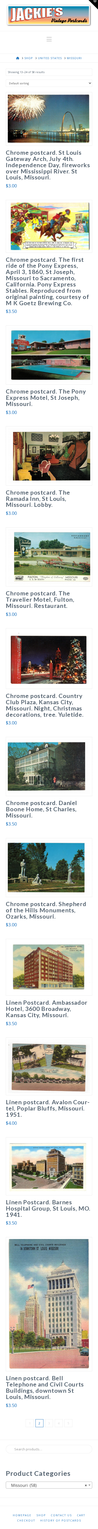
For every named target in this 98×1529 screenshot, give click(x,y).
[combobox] (49, 1485)
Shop (41, 1515)
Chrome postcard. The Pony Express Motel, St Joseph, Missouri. (46, 397)
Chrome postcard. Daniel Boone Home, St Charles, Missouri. (41, 809)
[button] (49, 39)
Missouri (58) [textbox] (47, 1485)
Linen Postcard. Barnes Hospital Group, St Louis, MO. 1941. (48, 1208)
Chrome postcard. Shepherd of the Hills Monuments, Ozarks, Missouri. (46, 910)
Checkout (26, 1520)
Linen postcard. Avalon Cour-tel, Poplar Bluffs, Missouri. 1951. (47, 1108)
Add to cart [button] (51, 136)
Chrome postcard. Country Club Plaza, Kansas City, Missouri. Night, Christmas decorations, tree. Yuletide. (44, 705)
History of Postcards (60, 1520)
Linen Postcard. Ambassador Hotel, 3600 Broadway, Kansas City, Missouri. (46, 1008)
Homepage (22, 1515)
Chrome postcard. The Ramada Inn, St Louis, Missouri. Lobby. (38, 498)
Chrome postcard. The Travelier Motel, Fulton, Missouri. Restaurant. (40, 599)
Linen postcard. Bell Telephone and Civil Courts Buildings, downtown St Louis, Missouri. (45, 1387)
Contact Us (61, 1515)
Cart (81, 1515)
